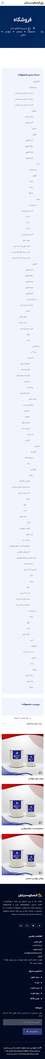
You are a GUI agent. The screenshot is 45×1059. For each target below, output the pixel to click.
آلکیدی (33, 452)
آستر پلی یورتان (27, 211)
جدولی (27, 416)
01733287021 (37, 946)
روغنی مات (26, 428)
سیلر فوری (29, 287)
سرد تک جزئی (28, 652)
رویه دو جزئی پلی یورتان (24, 99)
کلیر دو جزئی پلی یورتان (24, 105)
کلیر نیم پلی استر (26, 328)
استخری (27, 411)
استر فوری (29, 140)
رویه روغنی (29, 116)
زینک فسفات (28, 564)
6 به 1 (28, 222)
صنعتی (37, 446)
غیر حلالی (29, 534)
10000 (31, 181)
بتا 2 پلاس (29, 675)
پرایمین (27, 381)
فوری (34, 134)
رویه (28, 499)
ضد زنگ (30, 434)
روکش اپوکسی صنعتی (34, 878)
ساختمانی (36, 346)
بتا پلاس (30, 681)
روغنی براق (26, 422)
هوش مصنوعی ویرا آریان (14, 1054)
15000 (31, 193)
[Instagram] (27, 925)
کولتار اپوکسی (25, 528)
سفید (28, 311)
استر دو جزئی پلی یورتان (24, 93)
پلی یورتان (32, 87)
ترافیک (33, 646)
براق (28, 334)
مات (28, 340)
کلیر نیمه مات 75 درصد (21, 258)
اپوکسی (33, 469)
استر (31, 575)
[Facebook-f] (39, 925)
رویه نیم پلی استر (26, 305)
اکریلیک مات (25, 369)
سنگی (34, 128)
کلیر (28, 522)
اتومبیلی (36, 81)
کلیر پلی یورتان (27, 234)
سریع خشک (29, 458)
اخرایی (27, 440)
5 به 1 (27, 216)
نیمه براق (23, 516)
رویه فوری (29, 152)
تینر (38, 164)
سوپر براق (26, 240)
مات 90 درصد (25, 593)
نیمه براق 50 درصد (23, 599)
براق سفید (23, 317)
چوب (38, 199)
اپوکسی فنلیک (24, 481)
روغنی (34, 111)
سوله (34, 669)
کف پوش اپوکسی (23, 552)
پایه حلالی (32, 399)
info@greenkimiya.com (33, 953)
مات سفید (23, 322)
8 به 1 (28, 228)
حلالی (31, 475)
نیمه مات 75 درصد (22, 605)
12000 (31, 187)
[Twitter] (33, 925)
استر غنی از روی (24, 493)
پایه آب (33, 352)
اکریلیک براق (25, 363)
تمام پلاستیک (25, 393)
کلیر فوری (29, 158)
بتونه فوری (29, 146)
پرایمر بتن (26, 540)
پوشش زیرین (28, 405)
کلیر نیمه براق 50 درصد (21, 252)
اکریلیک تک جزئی (29, 569)
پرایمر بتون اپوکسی (35, 778)
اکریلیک (30, 358)
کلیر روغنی (29, 122)
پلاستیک (30, 387)
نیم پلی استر (31, 299)
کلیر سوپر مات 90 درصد (21, 246)
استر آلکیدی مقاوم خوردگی (26, 558)
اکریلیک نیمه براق (23, 375)
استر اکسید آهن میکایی (21, 487)
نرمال (31, 687)
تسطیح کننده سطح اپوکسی (19, 546)
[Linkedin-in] (20, 925)
